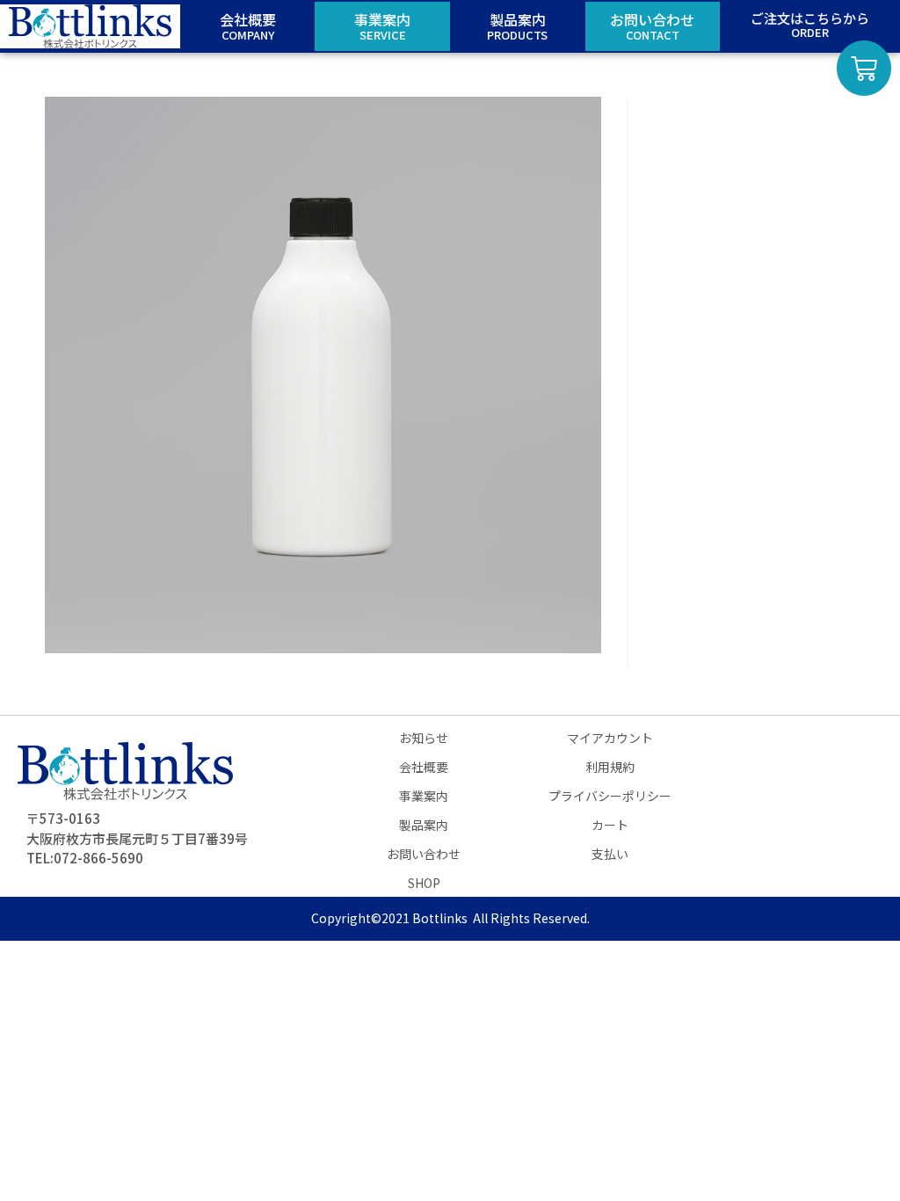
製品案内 (423, 824)
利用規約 (610, 766)
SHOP (424, 883)
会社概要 (423, 766)
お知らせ (423, 737)
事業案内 (423, 795)
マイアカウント (610, 737)
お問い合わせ (424, 854)
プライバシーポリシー (609, 795)
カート (610, 824)
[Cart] (864, 68)
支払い (610, 854)
